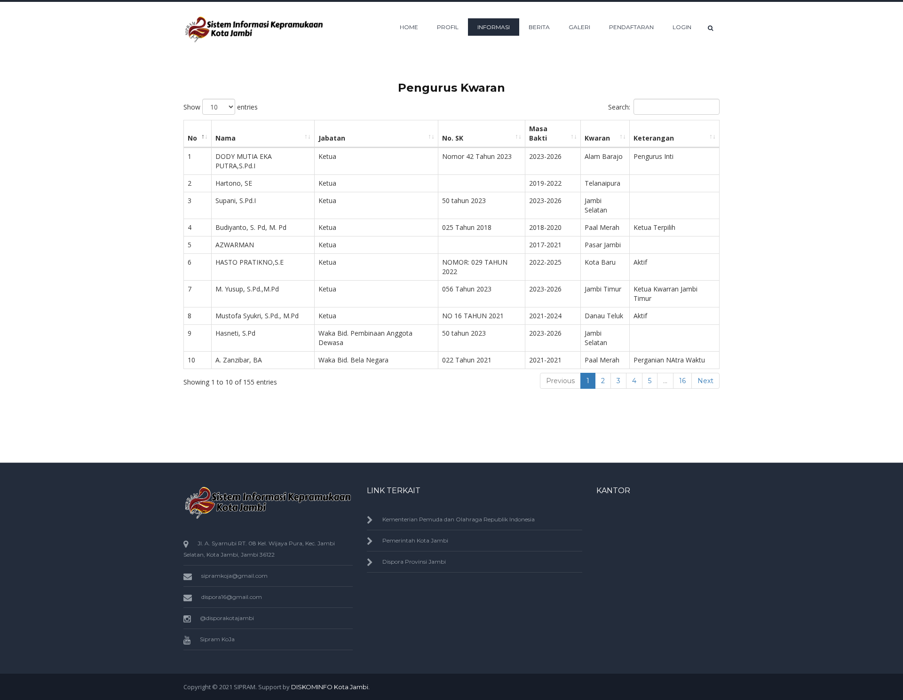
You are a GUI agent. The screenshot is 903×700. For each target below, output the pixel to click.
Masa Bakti (538, 133)
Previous (560, 381)
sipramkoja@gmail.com (234, 575)
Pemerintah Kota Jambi (415, 540)
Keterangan (654, 138)
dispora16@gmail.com (231, 596)
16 (682, 381)
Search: (619, 106)
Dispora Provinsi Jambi (414, 561)
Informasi (493, 27)
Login (682, 27)
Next (705, 381)
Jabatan (331, 138)
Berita (539, 27)
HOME (409, 27)
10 (191, 359)
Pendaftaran (631, 27)
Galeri (579, 27)
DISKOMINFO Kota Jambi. (330, 687)
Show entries (220, 106)
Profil (448, 27)
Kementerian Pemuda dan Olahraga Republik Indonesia (458, 519)
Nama (225, 138)
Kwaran (597, 138)
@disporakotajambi (227, 617)
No (192, 138)
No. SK (452, 138)
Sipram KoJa (217, 639)
